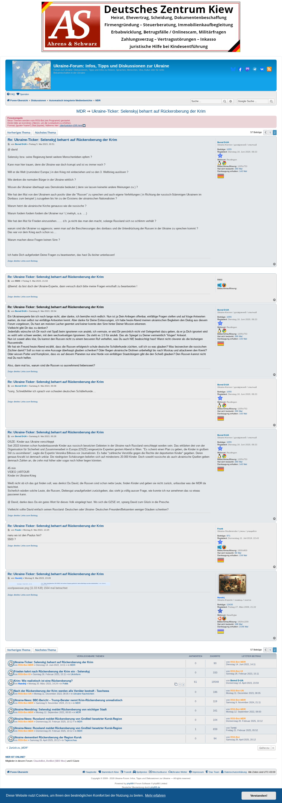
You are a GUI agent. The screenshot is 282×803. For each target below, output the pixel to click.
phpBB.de (155, 787)
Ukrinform (76, 674)
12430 (230, 604)
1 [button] (270, 132)
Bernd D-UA (223, 142)
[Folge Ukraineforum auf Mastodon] (247, 70)
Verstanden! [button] (258, 795)
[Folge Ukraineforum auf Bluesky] (233, 70)
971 (228, 536)
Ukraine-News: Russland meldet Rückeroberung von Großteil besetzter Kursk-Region (68, 718)
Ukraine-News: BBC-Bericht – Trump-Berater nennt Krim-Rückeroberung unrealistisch (68, 700)
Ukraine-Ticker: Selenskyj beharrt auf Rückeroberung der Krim (149, 111)
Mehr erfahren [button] (155, 795)
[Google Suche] (271, 101)
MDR (81, 111)
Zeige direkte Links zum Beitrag (23, 261)
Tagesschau (70, 740)
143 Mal (243, 171)
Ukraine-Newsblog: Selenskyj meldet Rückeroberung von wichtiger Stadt (60, 709)
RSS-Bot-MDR (25, 665)
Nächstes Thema (45, 132)
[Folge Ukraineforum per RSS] (269, 70)
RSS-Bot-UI (24, 674)
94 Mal (238, 553)
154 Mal (243, 555)
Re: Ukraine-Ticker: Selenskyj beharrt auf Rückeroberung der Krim (62, 140)
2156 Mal (243, 626)
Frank (220, 529)
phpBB (130, 783)
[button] (265, 132)
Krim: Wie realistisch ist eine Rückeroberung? (43, 680)
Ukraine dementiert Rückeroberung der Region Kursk (48, 737)
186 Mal (238, 624)
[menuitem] (11, 94)
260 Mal (238, 169)
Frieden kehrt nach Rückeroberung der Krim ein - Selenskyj (52, 671)
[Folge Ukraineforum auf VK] (262, 70)
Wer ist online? (15, 757)
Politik (65, 683)
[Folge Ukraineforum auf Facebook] (240, 70)
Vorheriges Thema (18, 132)
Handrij (221, 597)
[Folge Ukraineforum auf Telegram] (254, 70)
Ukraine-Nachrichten (83, 693)
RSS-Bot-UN (25, 693)
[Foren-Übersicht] (31, 75)
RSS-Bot (22, 740)
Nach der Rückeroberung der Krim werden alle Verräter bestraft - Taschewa (61, 690)
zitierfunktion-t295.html (71, 125)
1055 (229, 149)
